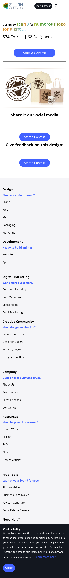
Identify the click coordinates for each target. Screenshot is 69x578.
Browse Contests (13, 334)
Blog (5, 452)
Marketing (9, 232)
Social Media (10, 304)
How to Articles (12, 460)
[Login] (55, 6)
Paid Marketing (12, 297)
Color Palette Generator (18, 510)
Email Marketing (13, 312)
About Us (8, 384)
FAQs (6, 444)
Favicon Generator (14, 502)
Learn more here (45, 557)
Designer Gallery (13, 341)
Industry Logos (12, 349)
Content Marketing (14, 289)
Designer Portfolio (14, 357)
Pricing (7, 436)
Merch (7, 217)
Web (5, 209)
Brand (6, 202)
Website (8, 254)
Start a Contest (34, 53)
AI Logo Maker (11, 487)
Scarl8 (22, 24)
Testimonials (11, 392)
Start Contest (43, 5)
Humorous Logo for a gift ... (34, 26)
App (5, 262)
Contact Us (9, 407)
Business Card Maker (16, 495)
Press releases (12, 400)
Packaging (9, 225)
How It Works (11, 429)
